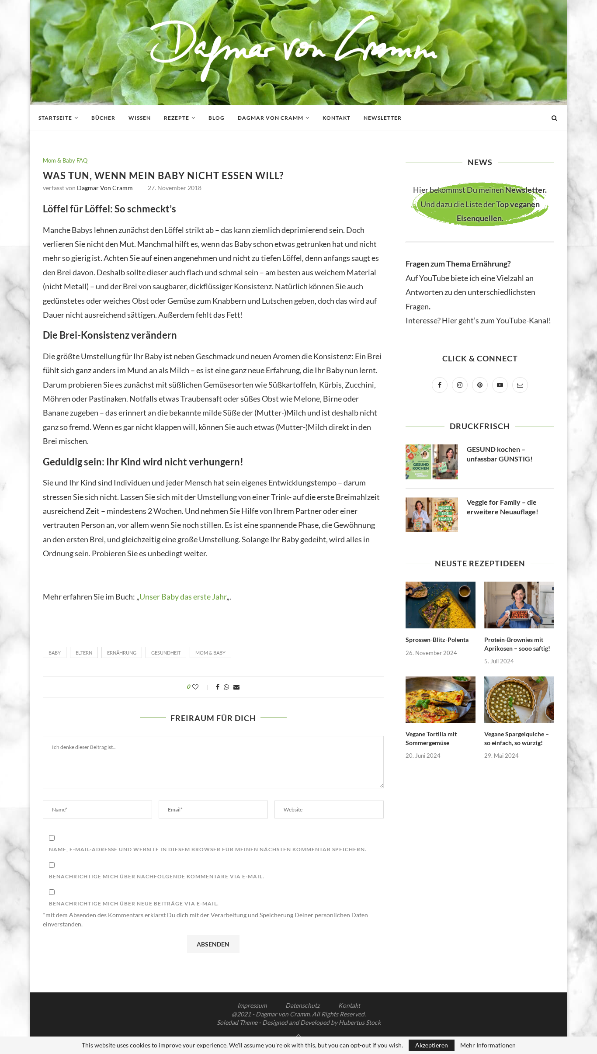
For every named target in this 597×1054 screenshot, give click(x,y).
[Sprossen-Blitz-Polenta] (441, 605)
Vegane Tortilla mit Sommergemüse (431, 738)
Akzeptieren (431, 1045)
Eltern (84, 652)
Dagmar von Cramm (270, 117)
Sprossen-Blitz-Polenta (437, 639)
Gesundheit (165, 652)
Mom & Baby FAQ (65, 160)
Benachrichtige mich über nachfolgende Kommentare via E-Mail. (156, 876)
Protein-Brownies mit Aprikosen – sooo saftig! (517, 644)
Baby (55, 652)
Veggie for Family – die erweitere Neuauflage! (502, 507)
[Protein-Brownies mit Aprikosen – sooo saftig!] (519, 605)
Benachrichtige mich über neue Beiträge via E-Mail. (134, 903)
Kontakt (337, 117)
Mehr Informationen (488, 1045)
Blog (216, 117)
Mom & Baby (210, 652)
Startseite (55, 117)
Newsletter (383, 117)
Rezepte (176, 117)
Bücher (103, 117)
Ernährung (121, 652)
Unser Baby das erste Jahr (182, 596)
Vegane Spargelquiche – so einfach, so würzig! (516, 738)
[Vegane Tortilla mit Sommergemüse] (441, 699)
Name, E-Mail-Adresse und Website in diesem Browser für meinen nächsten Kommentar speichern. (208, 849)
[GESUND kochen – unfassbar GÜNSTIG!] (432, 461)
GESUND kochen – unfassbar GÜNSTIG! (500, 454)
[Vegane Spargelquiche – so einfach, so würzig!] (519, 699)
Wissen (139, 117)
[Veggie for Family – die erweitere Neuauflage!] (432, 514)
